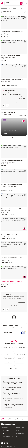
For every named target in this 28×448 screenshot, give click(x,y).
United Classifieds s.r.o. (12, 446)
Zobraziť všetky (14, 368)
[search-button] (21, 3)
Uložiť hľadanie (8, 332)
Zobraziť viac (21, 98)
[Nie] (7, 105)
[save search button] (25, 11)
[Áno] (4, 105)
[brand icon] (2, 3)
